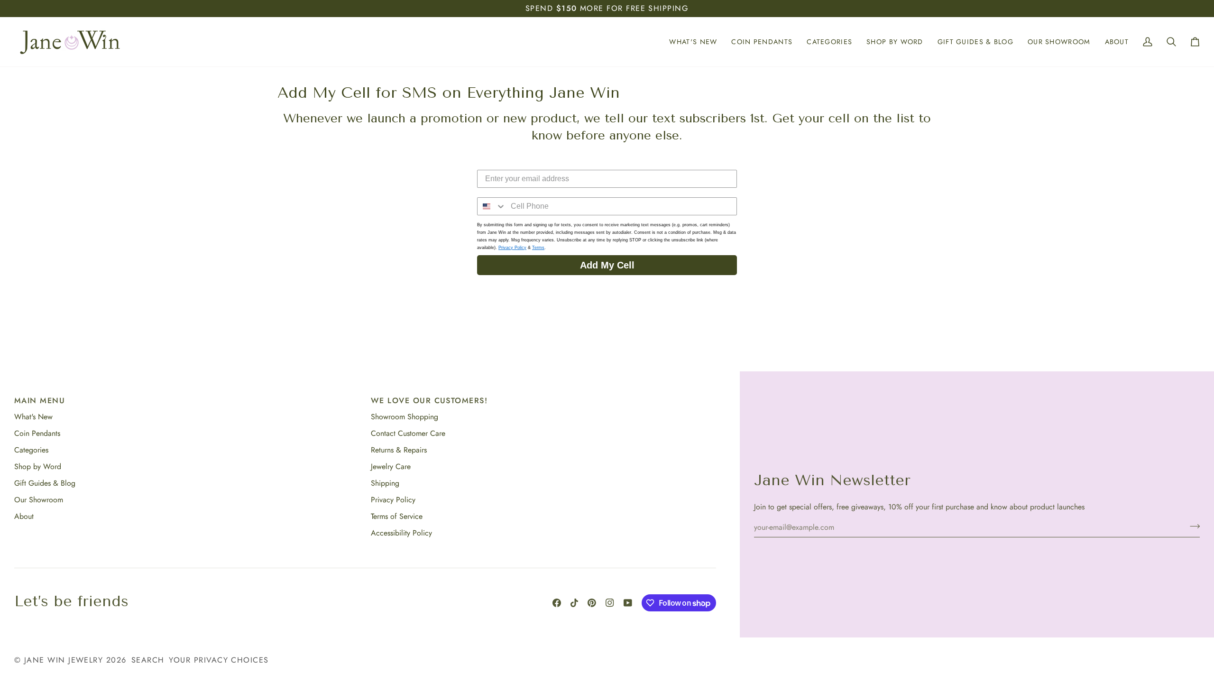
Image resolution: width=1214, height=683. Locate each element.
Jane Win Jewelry (63, 660)
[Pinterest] (592, 603)
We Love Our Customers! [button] (429, 400)
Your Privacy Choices (218, 660)
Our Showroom (38, 499)
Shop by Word (37, 466)
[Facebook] (556, 603)
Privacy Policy (512, 247)
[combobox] (492, 205)
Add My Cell (607, 264)
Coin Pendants (37, 433)
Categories (31, 449)
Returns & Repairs (399, 449)
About (24, 516)
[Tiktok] (574, 603)
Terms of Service (397, 516)
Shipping (385, 483)
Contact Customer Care (408, 433)
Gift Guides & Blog (44, 483)
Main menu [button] (39, 400)
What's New (33, 416)
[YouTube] (628, 603)
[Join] (1192, 526)
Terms (538, 247)
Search (148, 660)
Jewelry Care (391, 466)
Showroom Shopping (404, 416)
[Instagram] (610, 603)
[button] (693, 41)
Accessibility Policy (401, 532)
